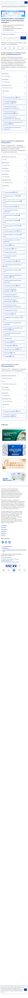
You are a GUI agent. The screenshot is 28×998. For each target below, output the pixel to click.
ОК (25, 989)
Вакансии (3, 533)
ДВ (5, 48)
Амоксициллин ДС (10, 206)
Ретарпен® (8, 342)
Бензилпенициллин (10, 98)
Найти (23, 38)
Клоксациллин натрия (11, 310)
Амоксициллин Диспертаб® (13, 201)
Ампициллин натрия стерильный (9, 256)
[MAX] (9, 542)
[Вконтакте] (2, 542)
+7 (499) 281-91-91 (7, 546)
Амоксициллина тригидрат (13, 234)
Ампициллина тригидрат (12, 270)
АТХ (22, 48)
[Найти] (26, 2)
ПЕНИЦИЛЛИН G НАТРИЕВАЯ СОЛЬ (12, 20)
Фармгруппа (5, 162)
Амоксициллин (9, 192)
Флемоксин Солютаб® (11, 349)
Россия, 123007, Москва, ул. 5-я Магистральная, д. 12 (14, 550)
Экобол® (7, 356)
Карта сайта (4, 529)
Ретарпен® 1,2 (9, 345)
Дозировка (5, 79)
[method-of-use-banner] (13, 14)
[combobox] (12, 2)
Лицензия (3, 531)
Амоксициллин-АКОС (11, 231)
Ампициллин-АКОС (10, 261)
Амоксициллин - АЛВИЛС (12, 196)
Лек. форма (5, 74)
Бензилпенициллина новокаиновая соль (10, 112)
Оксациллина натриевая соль (13, 317)
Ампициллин (8, 249)
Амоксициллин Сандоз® (12, 215)
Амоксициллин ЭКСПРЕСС (12, 226)
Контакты (3, 527)
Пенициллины (15, 6)
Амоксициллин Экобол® (12, 220)
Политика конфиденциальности (10, 559)
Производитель (6, 85)
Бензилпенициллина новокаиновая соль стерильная (12, 118)
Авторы (3, 535)
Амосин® (7, 245)
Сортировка (5, 91)
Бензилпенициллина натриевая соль (10, 102)
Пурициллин (8, 338)
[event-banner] (14, 464)
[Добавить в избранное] (3, 98)
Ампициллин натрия (10, 252)
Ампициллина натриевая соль (13, 265)
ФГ (14, 48)
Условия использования (7, 559)
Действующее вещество (9, 157)
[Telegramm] (6, 542)
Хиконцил (8, 353)
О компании (4, 525)
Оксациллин (8, 314)
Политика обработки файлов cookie (10, 562)
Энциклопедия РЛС (7, 6)
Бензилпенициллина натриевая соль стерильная (11, 107)
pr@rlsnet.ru (6, 548)
